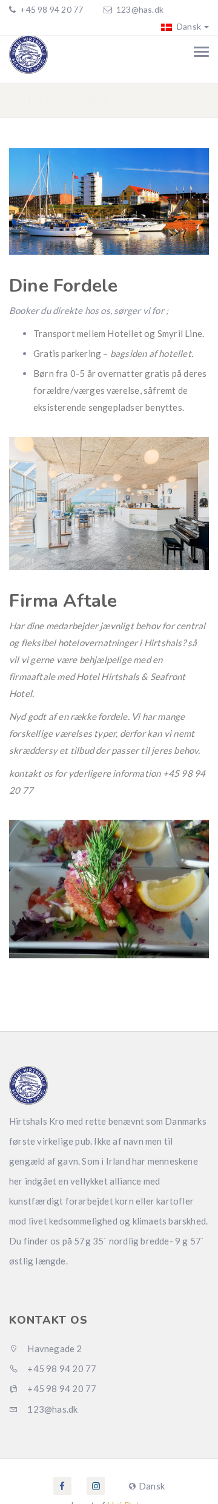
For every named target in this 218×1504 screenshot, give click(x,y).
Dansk (188, 26)
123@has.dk (140, 9)
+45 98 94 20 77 (50, 9)
